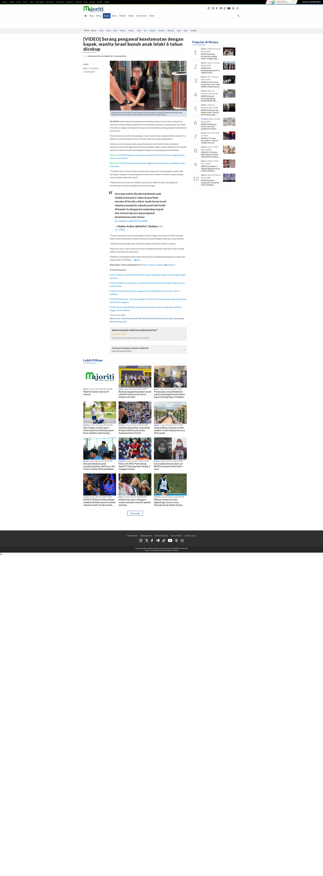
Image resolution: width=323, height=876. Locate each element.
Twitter (143, 265)
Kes (145, 31)
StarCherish (50, 2)
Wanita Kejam (147, 318)
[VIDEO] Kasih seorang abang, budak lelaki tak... (209, 98)
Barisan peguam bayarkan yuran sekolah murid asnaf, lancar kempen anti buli (135, 394)
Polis (112, 322)
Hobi (179, 31)
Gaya (108, 31)
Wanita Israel (115, 318)
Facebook (151, 265)
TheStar (11, 2)
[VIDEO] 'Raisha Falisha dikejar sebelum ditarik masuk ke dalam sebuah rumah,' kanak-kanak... (99, 502)
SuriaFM (100, 2)
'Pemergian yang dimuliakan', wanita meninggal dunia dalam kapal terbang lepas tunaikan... (169, 394)
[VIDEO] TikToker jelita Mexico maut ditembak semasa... (210, 154)
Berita (99, 16)
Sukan (114, 16)
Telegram (172, 265)
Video (151, 16)
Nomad (193, 31)
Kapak (181, 318)
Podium (161, 31)
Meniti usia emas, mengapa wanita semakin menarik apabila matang (135, 502)
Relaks (131, 16)
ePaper (4, 2)
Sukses (123, 31)
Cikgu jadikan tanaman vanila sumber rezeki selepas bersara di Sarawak (169, 430)
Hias (115, 31)
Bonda (93, 31)
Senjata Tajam (172, 318)
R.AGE (25, 2)
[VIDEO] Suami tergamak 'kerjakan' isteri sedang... (210, 182)
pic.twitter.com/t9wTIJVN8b (131, 220)
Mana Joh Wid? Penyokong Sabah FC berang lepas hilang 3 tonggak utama (134, 466)
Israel (124, 322)
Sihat (186, 31)
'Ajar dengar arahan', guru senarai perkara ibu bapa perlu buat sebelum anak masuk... (98, 430)
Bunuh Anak (137, 318)
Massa (131, 31)
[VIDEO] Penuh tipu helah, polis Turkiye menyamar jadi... (210, 112)
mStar (31, 2)
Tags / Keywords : (118, 315)
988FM (107, 2)
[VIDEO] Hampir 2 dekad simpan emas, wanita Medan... (210, 168)
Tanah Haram (126, 318)
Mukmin (122, 16)
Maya (91, 16)
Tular (139, 31)
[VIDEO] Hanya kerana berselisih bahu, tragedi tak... (210, 56)
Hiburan (170, 31)
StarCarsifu (60, 2)
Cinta (101, 31)
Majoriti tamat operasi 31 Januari (96, 393)
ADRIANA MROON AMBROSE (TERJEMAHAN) (107, 56)
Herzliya (117, 322)
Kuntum (92, 2)
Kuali (85, 2)
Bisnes (152, 31)
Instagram (159, 265)
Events (18, 2)
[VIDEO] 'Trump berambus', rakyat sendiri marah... (209, 140)
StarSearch (69, 2)
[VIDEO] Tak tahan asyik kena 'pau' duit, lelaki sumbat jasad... (210, 84)
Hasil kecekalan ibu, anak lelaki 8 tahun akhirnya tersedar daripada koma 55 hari (134, 430)
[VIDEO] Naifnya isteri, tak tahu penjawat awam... (209, 126)
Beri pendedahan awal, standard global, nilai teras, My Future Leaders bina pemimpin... (99, 466)
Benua (106, 16)
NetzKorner (142, 16)
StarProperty (39, 2)
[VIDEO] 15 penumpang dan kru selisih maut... (210, 70)
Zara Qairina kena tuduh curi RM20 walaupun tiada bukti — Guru (169, 466)
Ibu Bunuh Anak (160, 318)
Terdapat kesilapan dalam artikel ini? (130, 348)
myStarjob (78, 2)
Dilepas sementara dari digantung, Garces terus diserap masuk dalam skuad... (169, 502)
